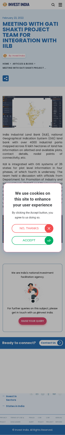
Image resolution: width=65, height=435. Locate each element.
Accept (29, 240)
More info (45, 217)
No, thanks (29, 228)
